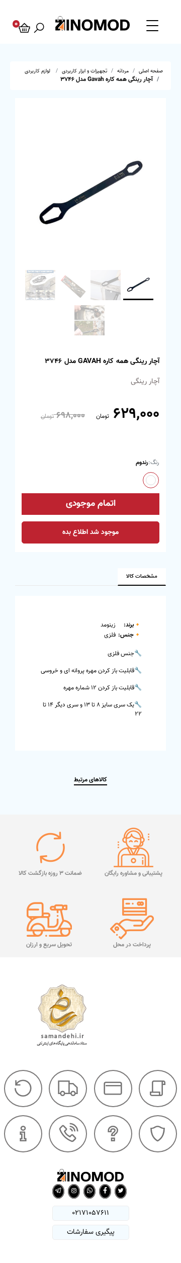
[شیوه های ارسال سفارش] (68, 1088)
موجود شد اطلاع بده (90, 532)
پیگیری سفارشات (91, 1232)
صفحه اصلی (151, 71)
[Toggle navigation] (152, 25)
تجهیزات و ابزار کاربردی (84, 71)
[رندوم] (151, 480)
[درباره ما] (23, 1133)
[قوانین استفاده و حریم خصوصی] (158, 1133)
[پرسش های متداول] (113, 1133)
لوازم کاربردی (38, 71)
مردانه (123, 71)
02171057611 (90, 1213)
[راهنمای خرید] (158, 1088)
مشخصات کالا (141, 576)
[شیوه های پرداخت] (113, 1088)
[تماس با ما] (68, 1133)
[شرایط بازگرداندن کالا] (23, 1088)
